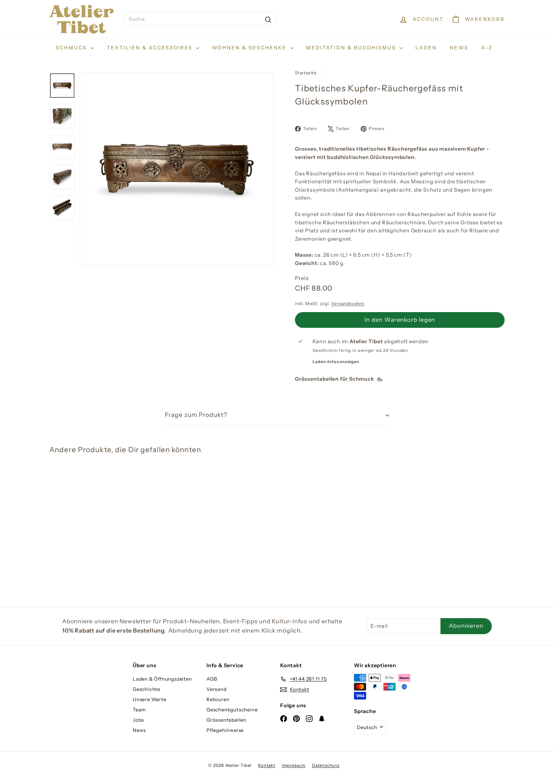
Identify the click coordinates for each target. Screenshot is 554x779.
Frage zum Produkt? (196, 415)
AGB (211, 679)
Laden (426, 48)
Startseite (306, 72)
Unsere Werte (149, 699)
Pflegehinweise (225, 730)
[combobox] (199, 19)
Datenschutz (326, 765)
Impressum (294, 765)
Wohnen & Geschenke (250, 48)
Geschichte (146, 689)
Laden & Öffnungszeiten (162, 679)
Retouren (217, 699)
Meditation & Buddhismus (352, 48)
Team (139, 710)
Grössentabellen (226, 720)
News (459, 48)
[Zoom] (176, 169)
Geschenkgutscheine (231, 710)
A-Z (486, 48)
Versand (216, 689)
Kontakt (266, 765)
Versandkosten (347, 303)
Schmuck (72, 48)
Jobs (138, 720)
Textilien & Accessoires (150, 48)
